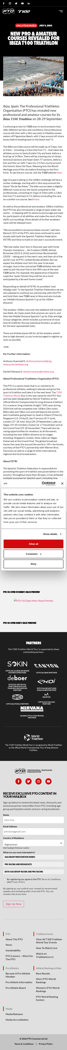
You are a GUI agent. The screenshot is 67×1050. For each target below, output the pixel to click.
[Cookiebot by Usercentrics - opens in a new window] (42, 484)
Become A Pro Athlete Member (18, 975)
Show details (50, 534)
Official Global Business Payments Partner (17, 672)
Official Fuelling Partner (46, 703)
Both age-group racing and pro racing (24, 871)
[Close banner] (62, 483)
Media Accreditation (17, 1019)
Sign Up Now (13, 904)
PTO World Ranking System (47, 998)
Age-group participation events (20, 857)
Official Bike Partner (46, 672)
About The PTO (14, 939)
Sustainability (13, 950)
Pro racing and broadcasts (18, 864)
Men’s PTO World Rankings (46, 980)
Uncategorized (26, 25)
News (9, 944)
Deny (33, 563)
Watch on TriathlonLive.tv (45, 955)
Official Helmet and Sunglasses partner (46, 689)
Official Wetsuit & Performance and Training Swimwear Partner (17, 687)
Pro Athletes (12, 968)
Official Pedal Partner (17, 704)
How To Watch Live (46, 947)
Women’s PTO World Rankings (48, 989)
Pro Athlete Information (19, 982)
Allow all (33, 543)
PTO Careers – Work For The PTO (19, 957)
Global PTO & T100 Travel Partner (32, 717)
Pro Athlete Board (16, 987)
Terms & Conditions (51, 879)
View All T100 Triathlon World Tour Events (49, 941)
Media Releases (14, 1014)
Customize (32, 553)
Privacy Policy (18, 882)
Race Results (43, 973)
